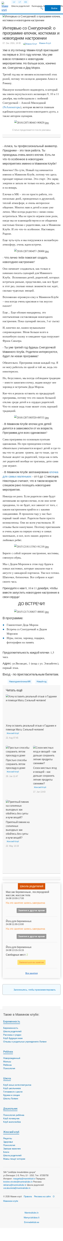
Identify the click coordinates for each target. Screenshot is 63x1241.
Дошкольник (10, 1108)
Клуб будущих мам (13, 1038)
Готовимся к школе (12, 1091)
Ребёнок (8, 1051)
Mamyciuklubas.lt (31, 1217)
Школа (7, 1078)
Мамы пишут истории (14, 1158)
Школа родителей (20, 6)
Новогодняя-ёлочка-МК (20, 681)
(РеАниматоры (11, 107)
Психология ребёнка (13, 1115)
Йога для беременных (19, 921)
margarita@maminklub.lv (24, 1178)
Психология (9, 1068)
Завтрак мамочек (12, 1148)
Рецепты (7, 1138)
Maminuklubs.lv (32, 1212)
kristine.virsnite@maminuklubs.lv (18, 1182)
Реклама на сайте (42, 1196)
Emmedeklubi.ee (31, 1222)
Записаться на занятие (31, 962)
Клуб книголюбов (12, 1122)
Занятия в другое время (31, 910)
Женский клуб (11, 1132)
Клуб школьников (12, 1088)
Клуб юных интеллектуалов (17, 1085)
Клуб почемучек (11, 1118)
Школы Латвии (10, 1098)
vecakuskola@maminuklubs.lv (17, 1188)
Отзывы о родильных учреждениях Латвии (25, 1041)
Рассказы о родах (12, 1034)
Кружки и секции (11, 1095)
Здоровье (8, 1141)
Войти (54, 8)
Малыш (7, 1061)
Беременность (11, 1021)
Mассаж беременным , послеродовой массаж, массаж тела (27, 893)
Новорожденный (11, 1058)
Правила (28, 1196)
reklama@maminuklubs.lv (14, 1185)
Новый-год (41, 681)
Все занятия (31, 973)
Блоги (6, 1152)
